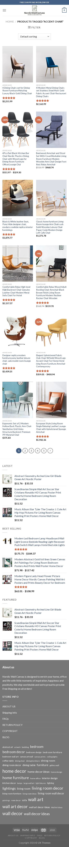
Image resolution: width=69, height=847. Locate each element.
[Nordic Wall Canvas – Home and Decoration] (34, 10)
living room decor (47, 788)
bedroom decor (13, 752)
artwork (17, 747)
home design (56, 772)
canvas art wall (26, 757)
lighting (50, 783)
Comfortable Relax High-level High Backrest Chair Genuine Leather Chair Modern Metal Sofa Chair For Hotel (16, 291)
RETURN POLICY (12, 724)
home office (35, 778)
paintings (6, 800)
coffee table (8, 760)
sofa (24, 800)
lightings (9, 788)
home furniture (15, 777)
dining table (28, 765)
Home (10, 21)
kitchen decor (9, 783)
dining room (48, 760)
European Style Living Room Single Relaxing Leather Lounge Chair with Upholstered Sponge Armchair (51, 427)
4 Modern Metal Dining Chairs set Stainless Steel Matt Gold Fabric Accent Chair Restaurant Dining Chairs (51, 92)
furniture (42, 765)
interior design (50, 778)
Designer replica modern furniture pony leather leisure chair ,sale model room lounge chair (16, 359)
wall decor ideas (37, 813)
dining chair (20, 761)
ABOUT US (8, 706)
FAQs (5, 718)
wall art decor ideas (39, 807)
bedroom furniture (52, 752)
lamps (19, 783)
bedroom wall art (10, 756)
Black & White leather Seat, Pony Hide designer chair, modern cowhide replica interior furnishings (17, 225)
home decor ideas (39, 771)
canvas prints (40, 757)
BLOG (5, 737)
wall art (35, 799)
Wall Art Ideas (56, 807)
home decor (14, 771)
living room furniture (11, 793)
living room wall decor (51, 793)
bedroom (36, 746)
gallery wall (54, 765)
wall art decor (15, 806)
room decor (16, 800)
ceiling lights (52, 757)
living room (23, 788)
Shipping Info (9, 712)
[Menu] (4, 10)
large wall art (29, 783)
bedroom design (34, 752)
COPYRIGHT (10, 730)
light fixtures (41, 783)
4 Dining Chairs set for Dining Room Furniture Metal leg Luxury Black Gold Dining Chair (17, 91)
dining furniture (33, 761)
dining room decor (11, 765)
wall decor (12, 813)
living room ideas (30, 794)
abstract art (7, 747)
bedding (25, 747)
